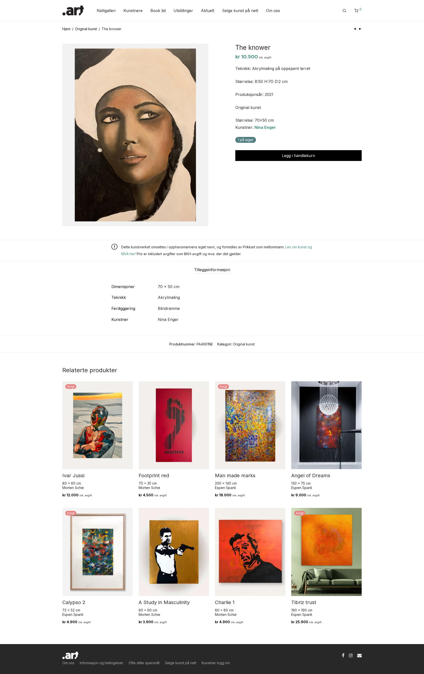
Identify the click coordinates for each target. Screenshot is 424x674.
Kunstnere (133, 10)
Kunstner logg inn (216, 663)
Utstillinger (183, 10)
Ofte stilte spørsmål (144, 663)
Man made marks (235, 475)
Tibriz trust (303, 602)
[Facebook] (343, 655)
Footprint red (154, 475)
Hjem (66, 29)
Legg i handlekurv (298, 155)
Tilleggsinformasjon (212, 269)
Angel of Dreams (310, 475)
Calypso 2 (73, 602)
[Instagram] (351, 655)
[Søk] (344, 11)
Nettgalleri (106, 10)
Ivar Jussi (73, 475)
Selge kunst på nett (240, 10)
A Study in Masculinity (164, 602)
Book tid (158, 10)
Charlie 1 (225, 602)
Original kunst (86, 29)
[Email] (359, 655)
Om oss (273, 10)
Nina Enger (265, 127)
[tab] (212, 270)
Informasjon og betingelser (101, 663)
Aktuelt (207, 10)
